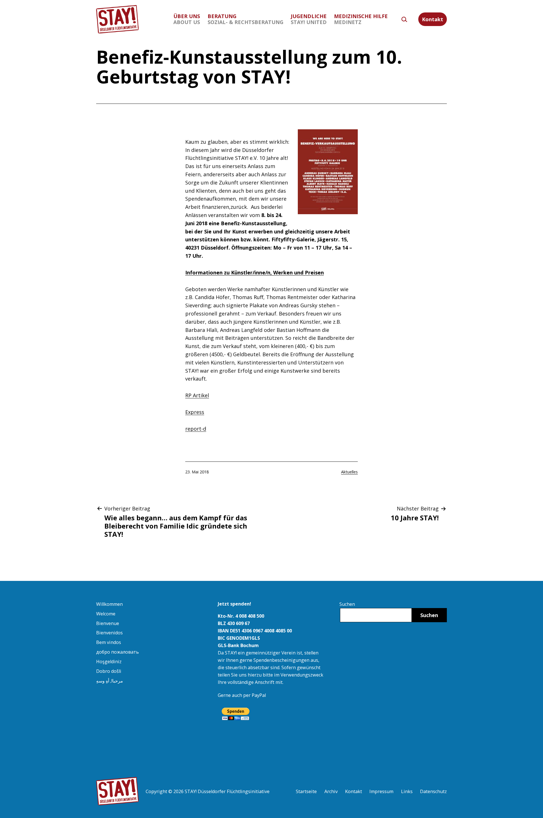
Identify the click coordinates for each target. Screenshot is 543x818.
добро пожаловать (117, 652)
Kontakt (432, 19)
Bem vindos (108, 642)
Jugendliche (309, 19)
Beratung (245, 19)
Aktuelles (349, 472)
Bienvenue (107, 623)
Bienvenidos (109, 633)
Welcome (105, 614)
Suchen (347, 604)
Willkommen (109, 604)
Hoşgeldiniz (109, 661)
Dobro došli (108, 671)
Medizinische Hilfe (361, 19)
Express (194, 412)
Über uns (186, 19)
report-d (195, 428)
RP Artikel (197, 395)
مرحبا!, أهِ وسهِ (109, 681)
